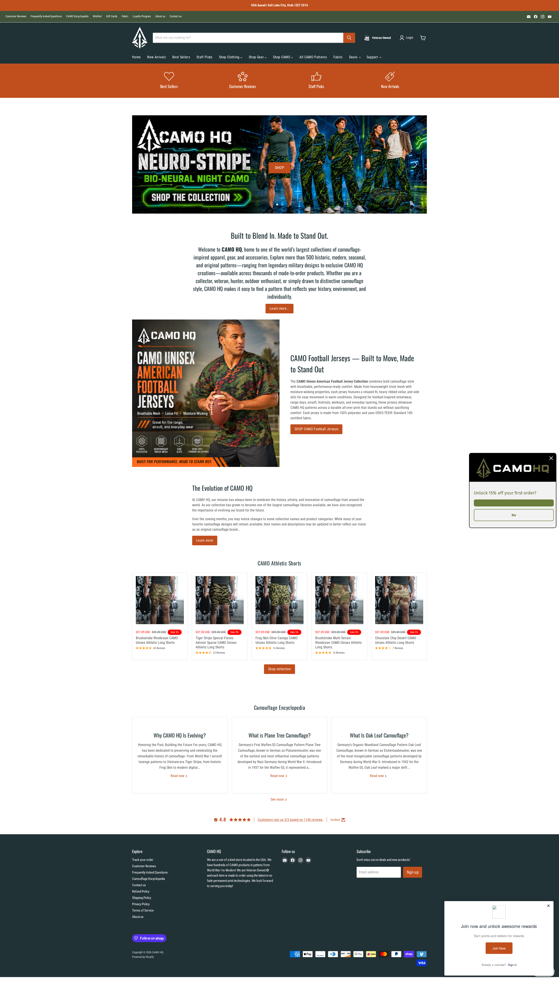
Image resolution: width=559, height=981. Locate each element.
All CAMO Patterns (313, 57)
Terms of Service (143, 910)
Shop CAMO (282, 57)
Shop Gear (257, 57)
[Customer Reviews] (243, 80)
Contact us (176, 16)
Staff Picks (204, 57)
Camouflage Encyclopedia (148, 879)
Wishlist (97, 16)
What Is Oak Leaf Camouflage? (379, 735)
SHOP (279, 167)
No (514, 515)
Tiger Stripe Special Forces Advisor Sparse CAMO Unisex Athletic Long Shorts (216, 642)
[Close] (551, 458)
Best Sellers (181, 57)
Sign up (413, 872)
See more (278, 799)
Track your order (142, 860)
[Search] (349, 38)
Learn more (204, 540)
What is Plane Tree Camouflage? (279, 735)
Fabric (125, 16)
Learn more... (279, 308)
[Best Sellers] (169, 80)
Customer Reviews (15, 16)
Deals (353, 57)
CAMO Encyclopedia (77, 16)
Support (373, 57)
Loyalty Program (142, 16)
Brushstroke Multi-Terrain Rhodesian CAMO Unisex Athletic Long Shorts (338, 642)
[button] (407, 37)
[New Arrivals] (390, 80)
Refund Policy (140, 891)
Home (136, 57)
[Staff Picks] (316, 80)
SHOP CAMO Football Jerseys (316, 429)
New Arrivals (156, 57)
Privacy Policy (141, 904)
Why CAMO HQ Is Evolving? (180, 735)
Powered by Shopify (143, 957)
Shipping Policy (141, 898)
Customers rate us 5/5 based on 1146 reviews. (290, 820)
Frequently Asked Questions (46, 16)
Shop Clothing (229, 57)
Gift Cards (111, 16)
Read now (178, 776)
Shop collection (279, 669)
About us (160, 16)
